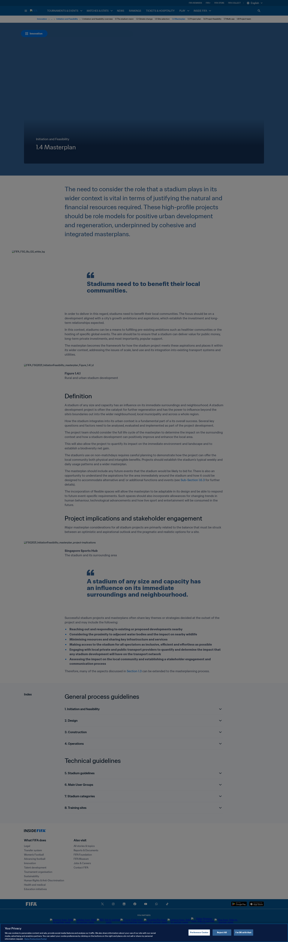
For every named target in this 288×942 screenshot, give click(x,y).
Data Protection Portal (35, 939)
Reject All (222, 932)
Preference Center (199, 932)
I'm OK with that (243, 932)
